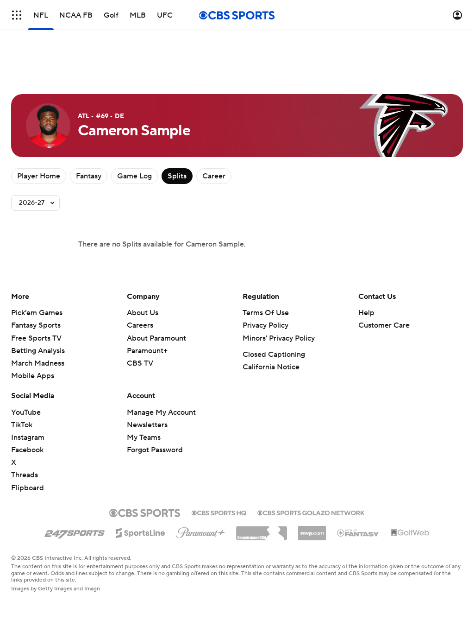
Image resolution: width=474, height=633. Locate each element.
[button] (17, 15)
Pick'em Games (36, 312)
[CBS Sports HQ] (219, 512)
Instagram (27, 437)
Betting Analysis (38, 350)
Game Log (134, 176)
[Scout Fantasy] (358, 532)
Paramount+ (147, 350)
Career (213, 176)
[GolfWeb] (410, 533)
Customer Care (384, 325)
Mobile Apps (32, 375)
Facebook (27, 450)
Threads (24, 475)
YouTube (26, 412)
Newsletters (147, 425)
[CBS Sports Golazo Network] (311, 512)
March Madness (37, 363)
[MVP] (312, 529)
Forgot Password (155, 450)
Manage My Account (161, 412)
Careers (140, 325)
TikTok (21, 425)
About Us (142, 312)
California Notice (271, 367)
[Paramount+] (200, 531)
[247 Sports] (74, 531)
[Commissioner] (261, 529)
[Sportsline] (140, 531)
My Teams (144, 437)
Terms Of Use (266, 312)
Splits (177, 176)
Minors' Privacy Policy (279, 338)
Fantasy (88, 176)
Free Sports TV (36, 338)
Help (366, 312)
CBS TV (140, 363)
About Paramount (156, 338)
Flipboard (27, 488)
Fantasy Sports (36, 325)
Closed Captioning (274, 354)
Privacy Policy (265, 325)
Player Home (38, 176)
